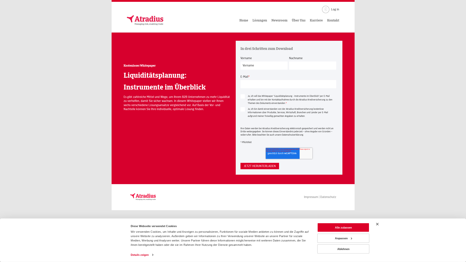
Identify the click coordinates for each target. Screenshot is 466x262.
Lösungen (259, 20)
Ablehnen (343, 248)
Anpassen (341, 238)
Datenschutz (328, 197)
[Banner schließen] (377, 224)
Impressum (311, 197)
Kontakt (333, 20)
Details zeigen (140, 254)
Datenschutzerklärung (292, 134)
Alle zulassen (343, 227)
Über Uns (298, 20)
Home (243, 20)
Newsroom (279, 20)
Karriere (316, 20)
